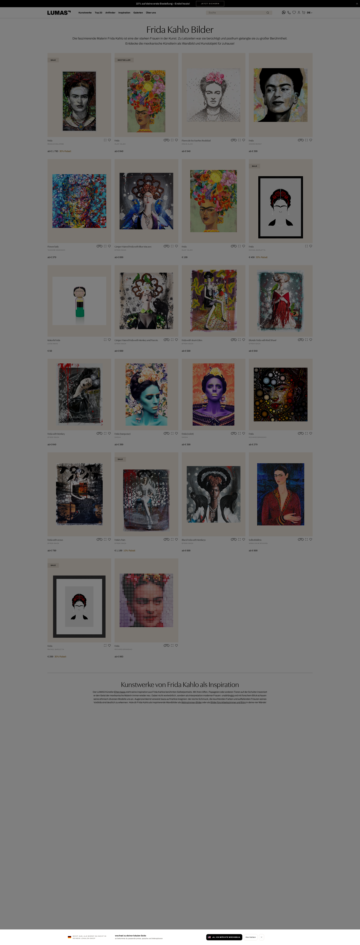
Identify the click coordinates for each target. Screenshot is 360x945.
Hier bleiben (251, 937)
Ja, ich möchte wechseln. (226, 937)
